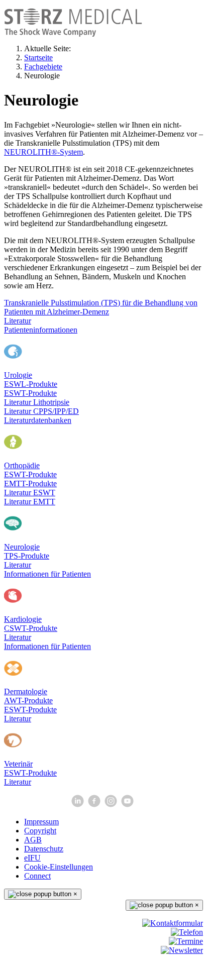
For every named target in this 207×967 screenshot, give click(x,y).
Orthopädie (22, 465)
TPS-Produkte (26, 556)
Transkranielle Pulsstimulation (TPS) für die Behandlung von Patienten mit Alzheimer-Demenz (100, 307)
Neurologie (22, 547)
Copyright (40, 830)
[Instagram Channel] (112, 804)
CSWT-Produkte (30, 628)
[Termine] (186, 941)
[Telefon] (187, 932)
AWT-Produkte (28, 700)
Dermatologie (25, 691)
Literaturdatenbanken (37, 420)
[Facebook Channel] (95, 804)
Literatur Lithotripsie (36, 402)
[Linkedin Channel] (78, 804)
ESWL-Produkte (30, 384)
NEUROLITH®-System (43, 152)
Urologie (18, 375)
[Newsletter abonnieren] (182, 950)
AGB (33, 839)
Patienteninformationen (40, 330)
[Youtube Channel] (128, 804)
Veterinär (18, 764)
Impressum (41, 821)
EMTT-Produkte (30, 483)
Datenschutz (43, 848)
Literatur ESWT (29, 492)
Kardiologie (23, 619)
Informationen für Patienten (47, 574)
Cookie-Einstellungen (58, 867)
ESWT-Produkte (30, 393)
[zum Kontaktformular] (172, 923)
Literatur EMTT (29, 501)
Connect (37, 876)
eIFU (32, 857)
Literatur (17, 320)
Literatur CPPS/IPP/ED (41, 411)
